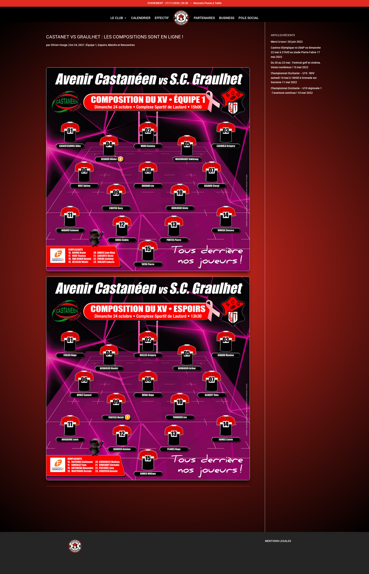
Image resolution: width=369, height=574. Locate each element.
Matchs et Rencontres (121, 44)
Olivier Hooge (59, 44)
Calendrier (140, 18)
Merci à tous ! (279, 41)
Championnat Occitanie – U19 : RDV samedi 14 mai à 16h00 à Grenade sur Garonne (294, 78)
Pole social (248, 18)
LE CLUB (117, 18)
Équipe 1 (91, 44)
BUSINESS (226, 18)
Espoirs (102, 44)
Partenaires (204, 18)
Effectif (162, 18)
